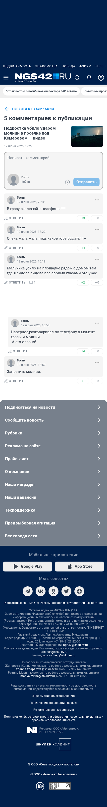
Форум (85, 66)
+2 (83, 282)
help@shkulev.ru (64, 655)
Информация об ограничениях (53, 696)
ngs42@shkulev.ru (75, 645)
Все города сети (21, 535)
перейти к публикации (33, 109)
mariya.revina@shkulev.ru (37, 676)
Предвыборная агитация (30, 523)
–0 (97, 218)
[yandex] (79, 591)
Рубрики (13, 432)
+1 (83, 381)
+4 (83, 248)
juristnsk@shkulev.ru (53, 652)
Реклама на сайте (23, 445)
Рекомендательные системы (53, 710)
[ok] (53, 591)
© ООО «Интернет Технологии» (53, 774)
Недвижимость (17, 66)
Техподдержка (20, 510)
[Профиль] (101, 78)
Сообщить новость (24, 420)
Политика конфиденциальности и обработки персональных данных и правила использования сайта (53, 718)
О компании (17, 471)
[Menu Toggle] (6, 78)
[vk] (41, 591)
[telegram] (28, 591)
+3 (83, 218)
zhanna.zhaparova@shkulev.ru (37, 669)
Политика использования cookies (53, 703)
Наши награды (20, 484)
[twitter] (66, 591)
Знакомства (46, 66)
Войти (25, 182)
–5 (97, 381)
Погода (68, 66)
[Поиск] (77, 78)
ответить (17, 218)
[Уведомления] (89, 78)
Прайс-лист (17, 458)
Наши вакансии (20, 497)
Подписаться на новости (30, 407)
